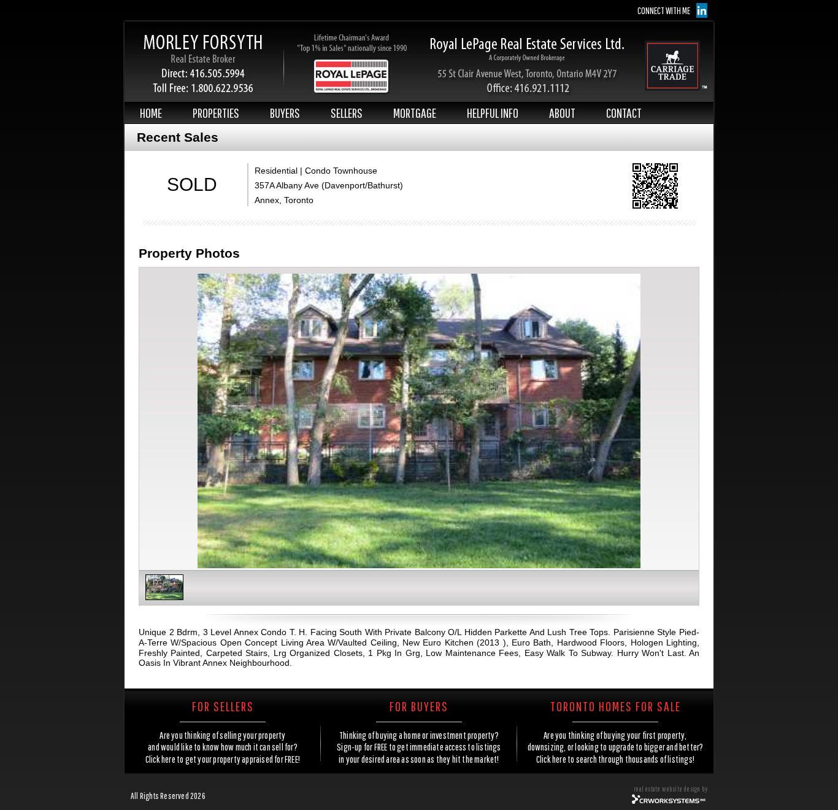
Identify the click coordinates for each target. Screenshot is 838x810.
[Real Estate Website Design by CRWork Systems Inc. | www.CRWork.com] (669, 802)
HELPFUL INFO (492, 112)
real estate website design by (670, 789)
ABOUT (562, 112)
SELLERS (347, 112)
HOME (151, 112)
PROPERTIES (216, 112)
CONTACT (624, 112)
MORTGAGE (414, 112)
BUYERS (285, 112)
